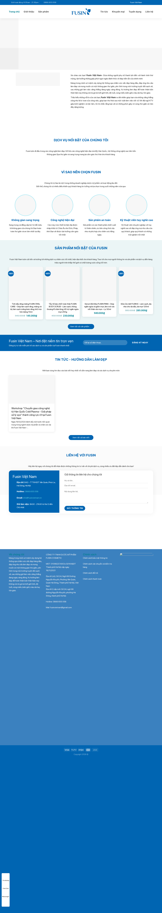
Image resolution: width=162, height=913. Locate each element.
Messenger (5, 896)
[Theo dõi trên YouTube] (151, 3)
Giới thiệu (29, 11)
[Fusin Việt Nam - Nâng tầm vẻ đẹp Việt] (81, 11)
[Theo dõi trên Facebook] (145, 3)
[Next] (155, 44)
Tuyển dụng (135, 11)
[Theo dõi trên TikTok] (148, 3)
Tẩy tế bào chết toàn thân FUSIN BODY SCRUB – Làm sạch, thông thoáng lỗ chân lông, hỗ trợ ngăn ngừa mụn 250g (62, 308)
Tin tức (104, 11)
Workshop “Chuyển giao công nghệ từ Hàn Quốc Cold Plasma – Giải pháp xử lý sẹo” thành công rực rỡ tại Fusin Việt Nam (31, 413)
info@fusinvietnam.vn (32, 498)
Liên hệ (149, 11)
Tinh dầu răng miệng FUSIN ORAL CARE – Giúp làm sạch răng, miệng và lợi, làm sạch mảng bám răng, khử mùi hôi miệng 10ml (26, 308)
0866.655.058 (31, 491)
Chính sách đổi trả (90, 573)
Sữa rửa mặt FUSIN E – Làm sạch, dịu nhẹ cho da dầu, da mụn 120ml (136, 305)
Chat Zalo (6, 888)
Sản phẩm (43, 11)
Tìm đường (5, 880)
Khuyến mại (118, 11)
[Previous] (6, 44)
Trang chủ (14, 11)
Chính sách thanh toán (92, 579)
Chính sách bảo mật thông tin (95, 558)
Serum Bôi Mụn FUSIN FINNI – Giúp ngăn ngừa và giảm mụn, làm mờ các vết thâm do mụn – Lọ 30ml (99, 306)
